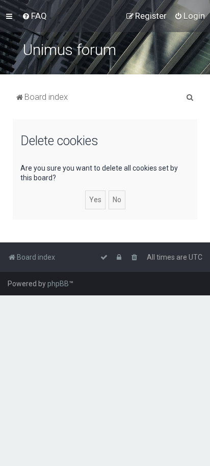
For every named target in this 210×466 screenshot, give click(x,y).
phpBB (58, 284)
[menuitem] (34, 16)
